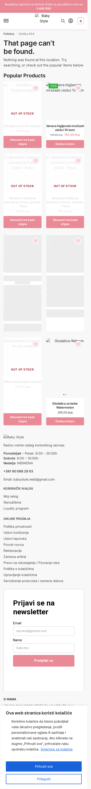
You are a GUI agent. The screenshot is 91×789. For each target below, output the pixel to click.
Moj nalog (11, 496)
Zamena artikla (15, 557)
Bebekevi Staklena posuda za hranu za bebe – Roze (22, 202)
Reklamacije (13, 551)
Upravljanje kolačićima (20, 575)
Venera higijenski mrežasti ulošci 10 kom (65, 128)
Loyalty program (16, 508)
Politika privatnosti (18, 526)
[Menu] (11, 20)
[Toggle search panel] (63, 21)
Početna (9, 34)
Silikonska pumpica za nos (22, 381)
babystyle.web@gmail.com (34, 479)
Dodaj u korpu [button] (65, 144)
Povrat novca (14, 545)
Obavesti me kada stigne (22, 142)
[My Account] (71, 21)
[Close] (82, 709)
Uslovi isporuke (15, 538)
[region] (44, 747)
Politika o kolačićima (19, 569)
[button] (80, 21)
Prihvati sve (44, 766)
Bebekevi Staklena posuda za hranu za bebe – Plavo (65, 202)
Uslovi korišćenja (16, 532)
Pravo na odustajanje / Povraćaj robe (32, 563)
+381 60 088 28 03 (18, 471)
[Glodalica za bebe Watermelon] (65, 368)
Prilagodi (43, 779)
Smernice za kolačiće (57, 749)
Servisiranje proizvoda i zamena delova (33, 581)
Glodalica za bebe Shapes (22, 126)
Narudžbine (12, 502)
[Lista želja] (35, 88)
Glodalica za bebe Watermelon (65, 405)
